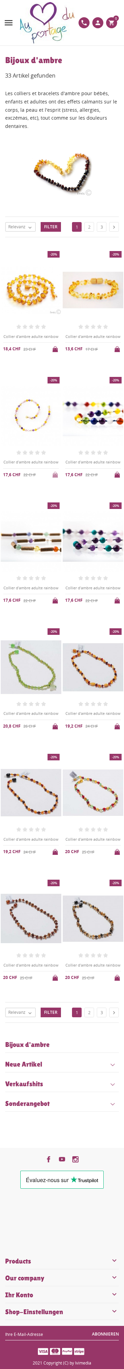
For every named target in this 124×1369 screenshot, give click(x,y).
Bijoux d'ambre (27, 1044)
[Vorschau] (56, 1026)
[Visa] (43, 1351)
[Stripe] (79, 1351)
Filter (51, 227)
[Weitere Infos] (68, 1026)
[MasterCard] (55, 1351)
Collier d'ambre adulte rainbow (31, 336)
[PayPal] (67, 1351)
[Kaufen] (56, 348)
